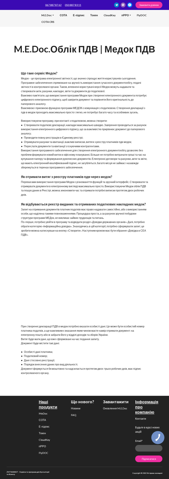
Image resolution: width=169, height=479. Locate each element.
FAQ (73, 414)
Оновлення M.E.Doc (115, 408)
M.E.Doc (46, 15)
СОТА (63, 15)
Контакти (140, 418)
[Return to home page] (12, 18)
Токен (94, 15)
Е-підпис (78, 15)
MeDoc (43, 413)
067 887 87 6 (52, 4)
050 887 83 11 (73, 4)
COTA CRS (47, 21)
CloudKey (110, 15)
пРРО (42, 446)
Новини (75, 408)
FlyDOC (142, 15)
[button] (116, 4)
